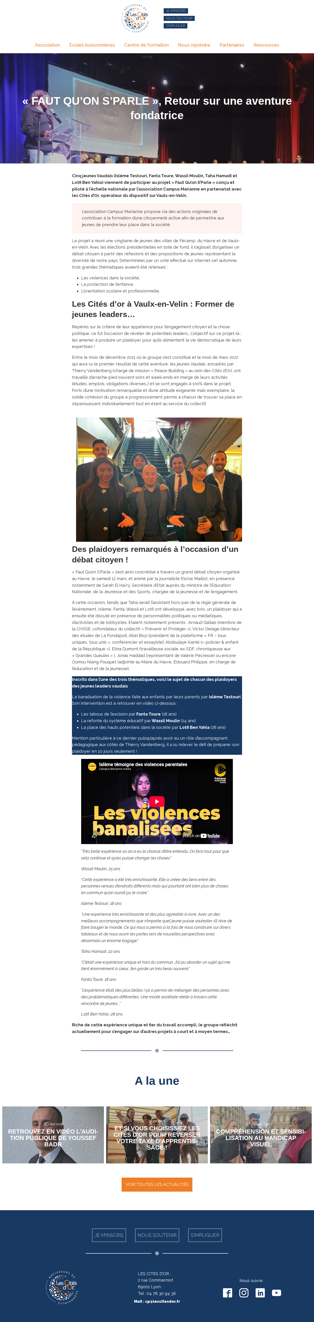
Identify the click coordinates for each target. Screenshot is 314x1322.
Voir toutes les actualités (157, 1184)
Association (47, 45)
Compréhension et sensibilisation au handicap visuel (261, 1138)
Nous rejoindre (194, 45)
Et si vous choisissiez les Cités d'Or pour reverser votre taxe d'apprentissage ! (157, 1138)
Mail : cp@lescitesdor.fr (157, 1301)
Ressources (266, 45)
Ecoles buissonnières (92, 45)
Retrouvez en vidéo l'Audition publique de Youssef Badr (53, 1138)
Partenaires (232, 45)
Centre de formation (146, 45)
